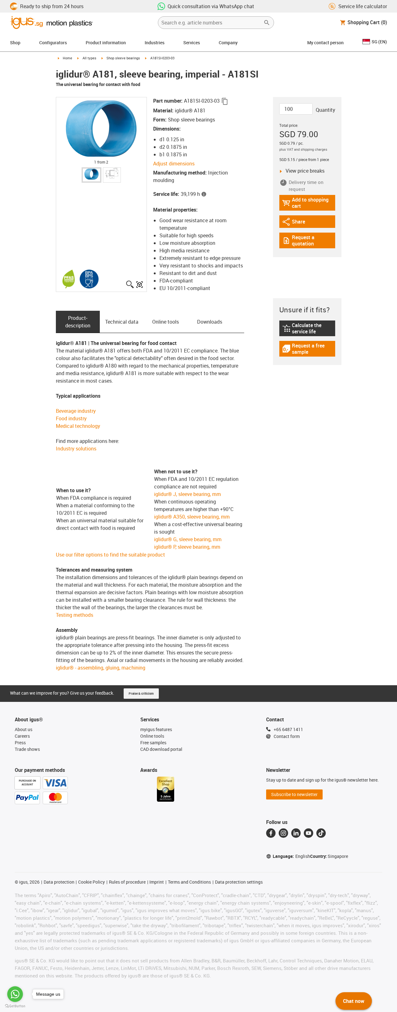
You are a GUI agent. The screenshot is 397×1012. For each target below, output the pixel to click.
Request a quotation (308, 240)
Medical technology (78, 426)
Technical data (121, 321)
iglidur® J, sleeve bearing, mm (187, 494)
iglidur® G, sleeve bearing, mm (188, 539)
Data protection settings (239, 882)
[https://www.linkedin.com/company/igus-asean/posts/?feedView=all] (296, 833)
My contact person (325, 43)
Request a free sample (307, 348)
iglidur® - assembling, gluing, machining (100, 667)
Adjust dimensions (174, 163)
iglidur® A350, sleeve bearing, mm (192, 516)
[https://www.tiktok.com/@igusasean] (321, 833)
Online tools (165, 321)
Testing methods (74, 614)
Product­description (77, 322)
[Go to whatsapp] (15, 994)
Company (228, 43)
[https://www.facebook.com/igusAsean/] (271, 833)
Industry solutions (76, 448)
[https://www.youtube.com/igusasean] (308, 833)
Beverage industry (76, 410)
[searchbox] (210, 22)
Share (299, 223)
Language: (291, 856)
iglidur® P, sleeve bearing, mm (187, 546)
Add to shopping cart (305, 202)
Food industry (71, 418)
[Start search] (267, 22)
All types (89, 58)
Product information (106, 43)
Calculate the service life (308, 328)
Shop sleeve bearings (123, 58)
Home (67, 58)
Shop (15, 43)
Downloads (209, 321)
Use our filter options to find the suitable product (110, 554)
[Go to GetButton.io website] (15, 1006)
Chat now (353, 1001)
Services (191, 43)
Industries (154, 43)
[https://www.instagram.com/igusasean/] (283, 833)
